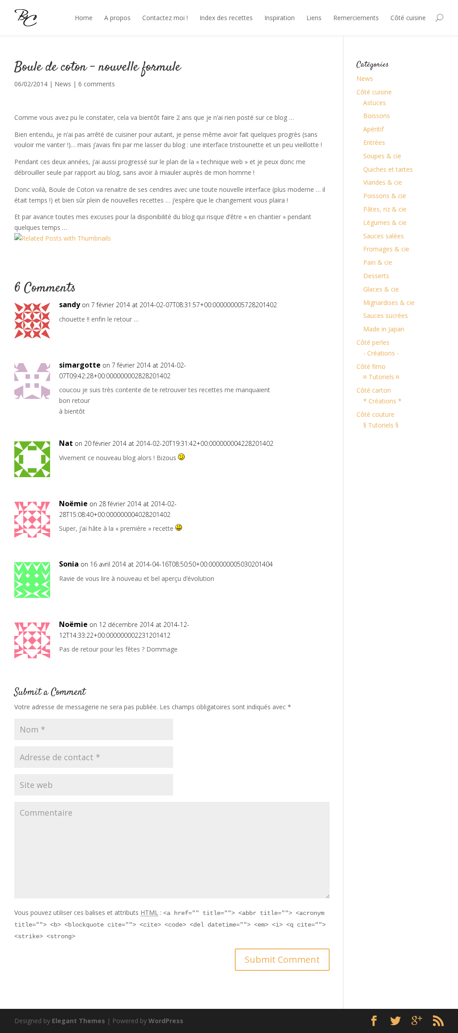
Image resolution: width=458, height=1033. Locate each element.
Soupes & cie (382, 156)
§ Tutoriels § (381, 425)
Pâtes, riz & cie (385, 209)
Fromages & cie (386, 249)
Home (84, 17)
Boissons (376, 115)
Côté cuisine (408, 17)
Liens (314, 17)
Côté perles (373, 342)
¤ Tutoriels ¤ (381, 377)
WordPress (165, 1020)
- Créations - (381, 353)
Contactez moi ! (165, 17)
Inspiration (279, 17)
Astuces (374, 102)
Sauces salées (383, 236)
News (63, 84)
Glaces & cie (381, 289)
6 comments (96, 84)
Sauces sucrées (385, 315)
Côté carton (373, 390)
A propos (117, 17)
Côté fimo (371, 366)
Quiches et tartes (388, 169)
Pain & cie (377, 262)
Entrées (374, 142)
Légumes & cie (385, 222)
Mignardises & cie (389, 302)
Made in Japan (383, 329)
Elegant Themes (78, 1020)
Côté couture (375, 414)
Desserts (376, 275)
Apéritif (373, 129)
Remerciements (356, 17)
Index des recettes (226, 17)
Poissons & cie (384, 195)
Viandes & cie (382, 182)
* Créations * (382, 401)
